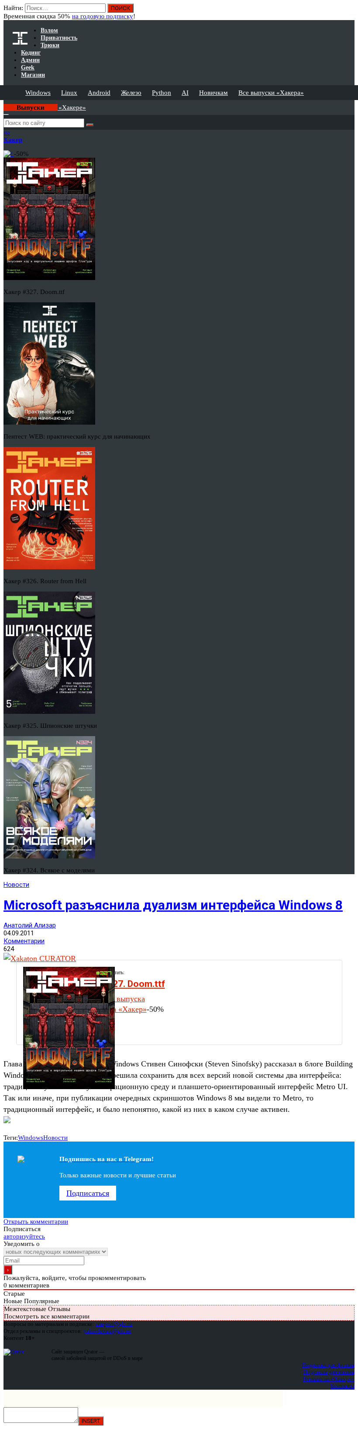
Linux (69, 92)
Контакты (342, 1386)
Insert (91, 1421)
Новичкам (213, 92)
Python (161, 92)
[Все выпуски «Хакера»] (4, 103)
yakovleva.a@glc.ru (107, 1331)
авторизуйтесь (24, 1236)
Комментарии (24, 941)
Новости (16, 885)
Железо (131, 92)
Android (99, 92)
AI (185, 92)
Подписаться (87, 1193)
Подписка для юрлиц (329, 1372)
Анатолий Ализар (29, 925)
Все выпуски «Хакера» (271, 92)
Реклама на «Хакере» (329, 1379)
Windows (38, 92)
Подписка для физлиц (328, 1365)
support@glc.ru (114, 1324)
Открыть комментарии (35, 1221)
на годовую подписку (102, 16)
